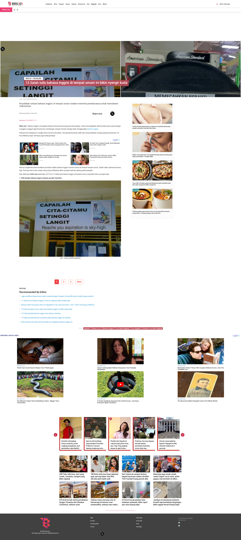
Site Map (139, 527)
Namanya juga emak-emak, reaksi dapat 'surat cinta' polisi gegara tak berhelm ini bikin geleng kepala (166, 476)
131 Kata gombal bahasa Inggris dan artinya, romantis (41, 313)
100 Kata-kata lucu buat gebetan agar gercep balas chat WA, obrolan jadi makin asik (104, 476)
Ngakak (93, 4)
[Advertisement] (120, 26)
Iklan (91, 518)
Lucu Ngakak (136, 328)
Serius (68, 4)
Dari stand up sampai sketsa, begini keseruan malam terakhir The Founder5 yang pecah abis (135, 476)
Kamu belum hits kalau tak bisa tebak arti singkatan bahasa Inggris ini (46, 322)
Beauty (74, 4)
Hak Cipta (139, 518)
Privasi (92, 527)
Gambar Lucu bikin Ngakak (152, 328)
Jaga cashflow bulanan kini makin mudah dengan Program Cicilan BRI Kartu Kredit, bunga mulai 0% (57, 296)
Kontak (92, 521)
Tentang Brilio (94, 524)
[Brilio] (15, 4)
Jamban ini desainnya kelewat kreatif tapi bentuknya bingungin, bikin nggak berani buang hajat (167, 502)
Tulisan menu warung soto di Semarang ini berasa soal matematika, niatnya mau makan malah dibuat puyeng (104, 502)
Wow (55, 4)
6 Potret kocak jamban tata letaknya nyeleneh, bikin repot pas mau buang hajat (134, 502)
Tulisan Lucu (96, 328)
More (105, 4)
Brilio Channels (225, 4)
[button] (15, 9)
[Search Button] (217, 4)
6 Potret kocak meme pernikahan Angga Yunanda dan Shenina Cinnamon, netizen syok (73, 502)
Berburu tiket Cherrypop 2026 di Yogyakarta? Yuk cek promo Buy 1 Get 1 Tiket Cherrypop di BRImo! (58, 305)
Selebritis (49, 4)
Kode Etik (139, 521)
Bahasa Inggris (108, 328)
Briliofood (81, 4)
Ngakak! (37, 78)
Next (79, 282)
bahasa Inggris (92, 129)
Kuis (99, 4)
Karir (137, 524)
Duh (88, 4)
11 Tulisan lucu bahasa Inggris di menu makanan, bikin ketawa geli (45, 301)
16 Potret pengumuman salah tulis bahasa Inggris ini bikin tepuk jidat (46, 309)
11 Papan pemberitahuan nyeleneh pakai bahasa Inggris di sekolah (45, 318)
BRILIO (28, 78)
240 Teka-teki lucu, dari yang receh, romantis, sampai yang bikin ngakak (72, 476)
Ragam (61, 4)
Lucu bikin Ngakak (122, 328)
